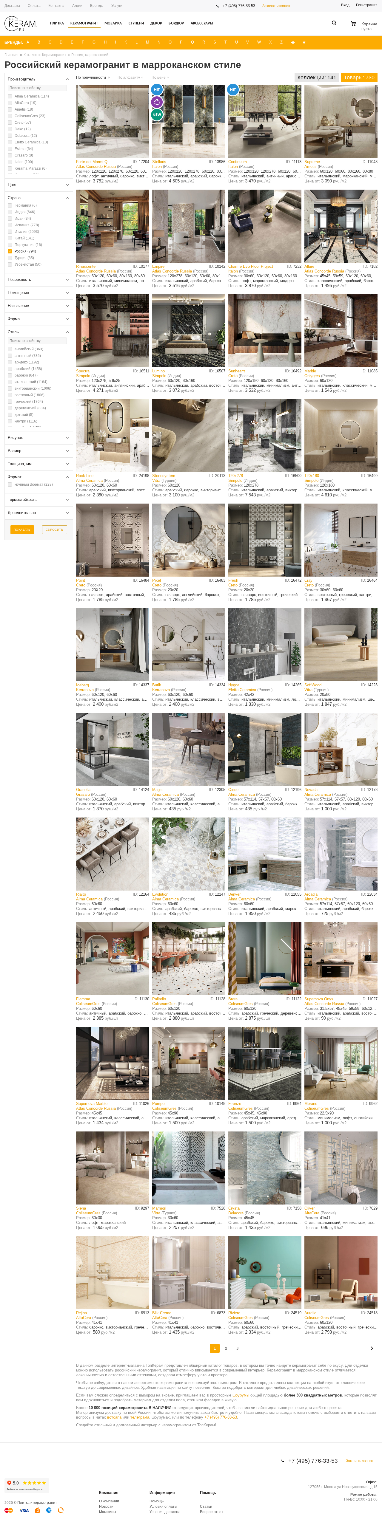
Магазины (107, 1512)
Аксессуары (202, 23)
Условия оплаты (163, 1506)
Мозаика (113, 23)
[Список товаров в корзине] (365, 28)
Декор (156, 23)
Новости (106, 1506)
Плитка (57, 23)
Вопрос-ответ (211, 1512)
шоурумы (240, 1395)
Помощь (208, 1492)
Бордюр (176, 23)
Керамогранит (84, 23)
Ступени (136, 23)
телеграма (139, 1417)
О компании (109, 1501)
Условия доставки (165, 1512)
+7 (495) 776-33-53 (239, 6)
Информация (162, 1492)
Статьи (206, 1506)
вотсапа (114, 1417)
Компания (108, 1492)
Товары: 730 (359, 77)
